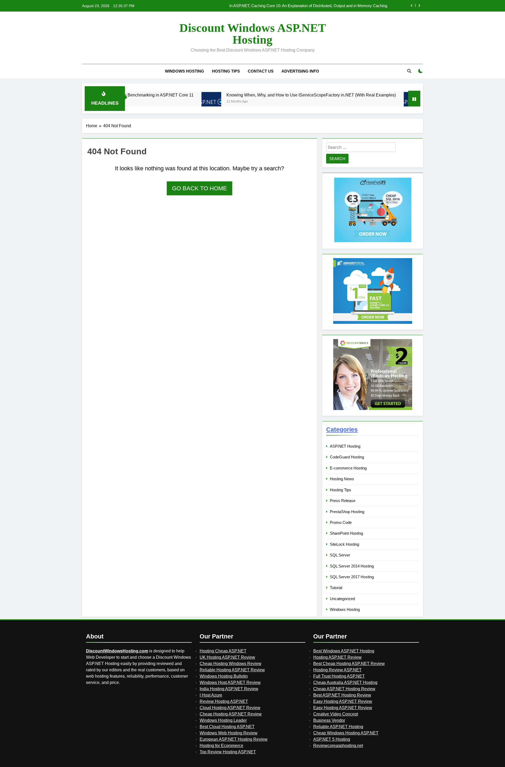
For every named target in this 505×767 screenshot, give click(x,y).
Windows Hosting (184, 71)
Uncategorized (342, 598)
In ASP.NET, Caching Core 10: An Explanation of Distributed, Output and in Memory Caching (308, 6)
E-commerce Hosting (348, 468)
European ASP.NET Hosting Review (233, 739)
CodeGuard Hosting (347, 457)
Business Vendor (329, 720)
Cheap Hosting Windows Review (230, 663)
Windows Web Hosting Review (228, 733)
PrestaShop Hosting (347, 511)
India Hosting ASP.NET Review (229, 689)
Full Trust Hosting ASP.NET (339, 676)
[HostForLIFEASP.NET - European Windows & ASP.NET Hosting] (372, 241)
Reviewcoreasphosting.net (338, 745)
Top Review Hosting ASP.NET (228, 752)
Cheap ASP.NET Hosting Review (344, 689)
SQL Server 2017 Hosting (352, 577)
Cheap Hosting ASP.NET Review (231, 714)
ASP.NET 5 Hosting (331, 739)
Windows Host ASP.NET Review (230, 682)
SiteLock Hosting (344, 544)
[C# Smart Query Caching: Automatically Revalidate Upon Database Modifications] (391, 102)
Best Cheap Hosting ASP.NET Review (349, 663)
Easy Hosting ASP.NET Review (342, 701)
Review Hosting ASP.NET (224, 701)
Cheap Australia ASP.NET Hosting (345, 682)
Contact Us (261, 71)
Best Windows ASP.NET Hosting (343, 651)
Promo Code (341, 522)
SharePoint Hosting (346, 533)
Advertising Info (300, 71)
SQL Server (340, 555)
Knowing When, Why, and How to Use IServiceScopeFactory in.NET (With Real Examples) (288, 95)
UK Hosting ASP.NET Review (227, 657)
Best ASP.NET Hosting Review (342, 695)
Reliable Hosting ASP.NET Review (232, 670)
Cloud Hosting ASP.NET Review (230, 707)
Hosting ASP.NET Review (337, 657)
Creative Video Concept (335, 714)
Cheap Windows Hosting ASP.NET (345, 733)
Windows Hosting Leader (223, 720)
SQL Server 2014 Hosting (352, 566)
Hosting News (342, 479)
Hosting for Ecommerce (221, 745)
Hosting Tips (226, 71)
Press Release (342, 500)
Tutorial (336, 587)
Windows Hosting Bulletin (224, 676)
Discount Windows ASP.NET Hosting (252, 33)
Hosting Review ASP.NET (337, 670)
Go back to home (199, 188)
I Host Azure (211, 695)
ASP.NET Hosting (345, 446)
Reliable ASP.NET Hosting (338, 726)
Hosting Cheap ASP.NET (223, 651)
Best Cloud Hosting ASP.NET (227, 726)
